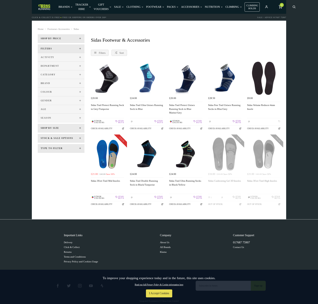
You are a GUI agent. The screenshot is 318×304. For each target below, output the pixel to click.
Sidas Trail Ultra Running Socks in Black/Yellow (185, 182)
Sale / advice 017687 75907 (271, 17)
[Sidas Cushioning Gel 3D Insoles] (224, 154)
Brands (64, 6)
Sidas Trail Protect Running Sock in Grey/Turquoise (107, 107)
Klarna (163, 252)
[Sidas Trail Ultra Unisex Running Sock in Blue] (146, 78)
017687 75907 (241, 242)
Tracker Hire (81, 6)
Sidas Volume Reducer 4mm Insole (261, 107)
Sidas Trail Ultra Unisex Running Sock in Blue (146, 107)
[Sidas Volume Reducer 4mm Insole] (263, 78)
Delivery (68, 242)
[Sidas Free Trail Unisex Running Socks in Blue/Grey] (224, 78)
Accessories (190, 6)
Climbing (232, 6)
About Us (164, 242)
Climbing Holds (252, 7)
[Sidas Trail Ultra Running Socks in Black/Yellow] (185, 154)
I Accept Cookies (159, 293)
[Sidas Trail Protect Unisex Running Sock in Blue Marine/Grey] (185, 78)
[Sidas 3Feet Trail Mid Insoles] (107, 154)
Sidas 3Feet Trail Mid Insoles (105, 180)
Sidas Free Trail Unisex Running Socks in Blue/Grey (224, 107)
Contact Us (238, 247)
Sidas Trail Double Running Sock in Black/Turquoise (144, 182)
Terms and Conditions (75, 256)
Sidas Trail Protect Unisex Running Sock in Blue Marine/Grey (182, 109)
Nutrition (212, 6)
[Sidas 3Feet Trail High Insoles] (263, 154)
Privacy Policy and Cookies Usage (81, 261)
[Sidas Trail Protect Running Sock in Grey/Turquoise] (107, 78)
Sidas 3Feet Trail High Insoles (262, 180)
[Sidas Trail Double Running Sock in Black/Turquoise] (146, 154)
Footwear (153, 6)
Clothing (133, 6)
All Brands (165, 247)
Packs (171, 6)
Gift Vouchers (101, 6)
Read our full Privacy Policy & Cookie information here (159, 285)
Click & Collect (72, 247)
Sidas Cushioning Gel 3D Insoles (224, 180)
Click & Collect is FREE (46, 17)
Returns (68, 252)
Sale (117, 6)
